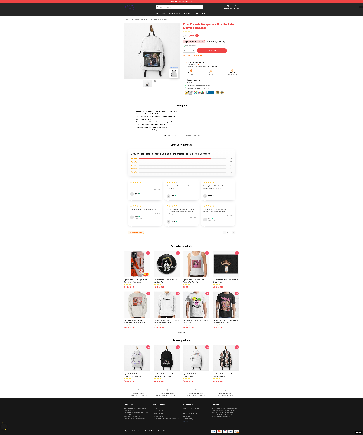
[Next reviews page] (233, 232)
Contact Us (186, 416)
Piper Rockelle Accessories (139, 19)
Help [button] (359, 432)
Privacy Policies (158, 413)
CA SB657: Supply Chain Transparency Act (166, 419)
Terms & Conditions (159, 411)
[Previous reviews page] (224, 232)
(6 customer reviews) (197, 32)
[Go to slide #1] (147, 83)
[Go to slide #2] (156, 83)
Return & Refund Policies (190, 413)
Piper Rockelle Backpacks (158, 19)
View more (181, 332)
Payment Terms (187, 411)
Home (126, 19)
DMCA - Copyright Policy (161, 416)
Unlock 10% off (3, 427)
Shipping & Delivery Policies (191, 408)
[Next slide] (177, 51)
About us (156, 408)
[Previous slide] (127, 51)
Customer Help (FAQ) (189, 419)
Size (184, 38)
